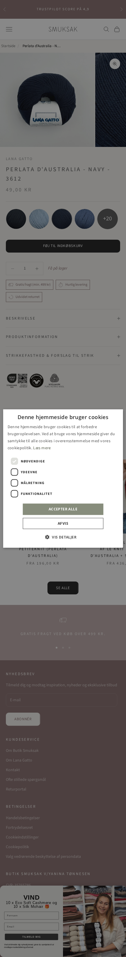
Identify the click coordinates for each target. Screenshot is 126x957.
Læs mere (42, 448)
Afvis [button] (63, 523)
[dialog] (63, 478)
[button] (63, 536)
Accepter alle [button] (63, 509)
